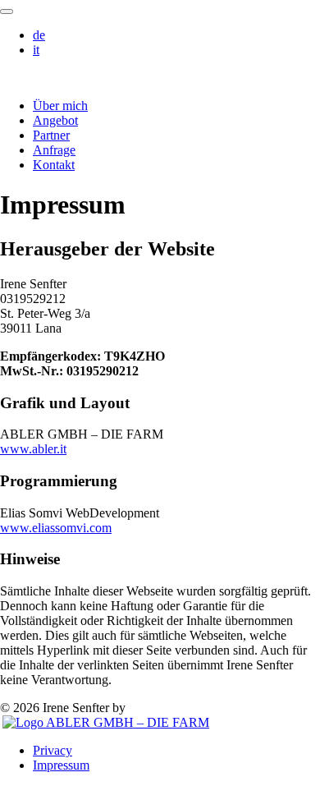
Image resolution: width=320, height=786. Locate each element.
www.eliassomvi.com (56, 528)
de (39, 35)
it (36, 50)
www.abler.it (33, 449)
